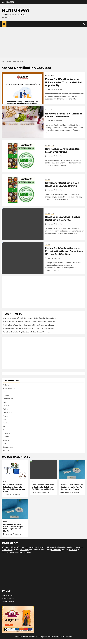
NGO (4, 430)
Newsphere (58, 637)
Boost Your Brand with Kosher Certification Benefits (62, 219)
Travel (5, 444)
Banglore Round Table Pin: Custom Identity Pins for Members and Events (28, 325)
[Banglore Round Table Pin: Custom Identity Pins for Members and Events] (72, 469)
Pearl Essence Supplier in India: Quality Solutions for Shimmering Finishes (29, 321)
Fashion (5, 409)
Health (5, 426)
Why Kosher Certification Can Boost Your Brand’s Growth (62, 184)
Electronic (6, 395)
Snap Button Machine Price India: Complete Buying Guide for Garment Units (29, 318)
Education (6, 392)
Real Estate (7, 433)
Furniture (6, 423)
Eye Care (6, 406)
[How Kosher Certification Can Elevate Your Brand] (23, 156)
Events (5, 402)
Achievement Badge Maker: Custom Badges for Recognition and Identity (28, 328)
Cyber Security (7, 550)
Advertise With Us (8, 598)
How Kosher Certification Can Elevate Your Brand (62, 150)
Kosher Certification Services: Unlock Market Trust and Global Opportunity (63, 82)
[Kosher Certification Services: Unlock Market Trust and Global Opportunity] (23, 88)
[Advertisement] (43, 43)
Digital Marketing (9, 388)
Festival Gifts (7, 413)
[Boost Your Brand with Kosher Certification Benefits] (23, 224)
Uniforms (6, 451)
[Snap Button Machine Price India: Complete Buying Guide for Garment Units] (15, 469)
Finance (5, 416)
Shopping (6, 440)
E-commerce (78, 547)
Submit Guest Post (8, 602)
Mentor (34, 547)
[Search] (84, 24)
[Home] (4, 24)
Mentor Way (58, 89)
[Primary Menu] (10, 24)
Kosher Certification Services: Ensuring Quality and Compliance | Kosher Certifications (64, 251)
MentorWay (16, 10)
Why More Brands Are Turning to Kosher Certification (64, 115)
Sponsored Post (7, 595)
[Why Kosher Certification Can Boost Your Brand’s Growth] (23, 190)
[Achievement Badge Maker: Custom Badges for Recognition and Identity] (15, 509)
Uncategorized (8, 447)
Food (52, 75)
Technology (24, 550)
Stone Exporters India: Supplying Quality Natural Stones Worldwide (26, 332)
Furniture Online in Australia (20, 552)
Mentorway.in (56, 550)
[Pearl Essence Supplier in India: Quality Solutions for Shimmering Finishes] (43, 469)
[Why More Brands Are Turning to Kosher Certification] (23, 122)
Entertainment (8, 399)
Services (6, 437)
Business (47, 75)
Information (61, 547)
